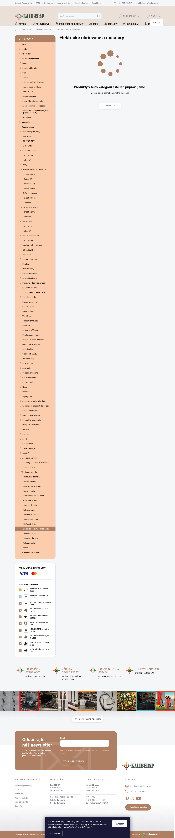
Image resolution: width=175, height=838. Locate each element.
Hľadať (98, 16)
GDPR (38, 3)
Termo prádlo (27, 92)
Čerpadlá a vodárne (30, 373)
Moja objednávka (81, 3)
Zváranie (25, 548)
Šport (24, 439)
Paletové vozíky (29, 510)
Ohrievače (26, 392)
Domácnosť (26, 255)
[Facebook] (127, 798)
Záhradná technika (29, 458)
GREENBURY (28, 226)
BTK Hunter (27, 146)
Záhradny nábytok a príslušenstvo (35, 463)
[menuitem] (22, 24)
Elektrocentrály (28, 382)
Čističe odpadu (28, 307)
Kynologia (26, 122)
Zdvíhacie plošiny (30, 500)
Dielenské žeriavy (30, 482)
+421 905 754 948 (137, 791)
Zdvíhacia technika (29, 472)
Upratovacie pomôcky (31, 335)
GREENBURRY (28, 141)
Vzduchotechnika (29, 297)
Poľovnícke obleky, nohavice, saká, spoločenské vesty (35, 112)
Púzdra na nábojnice (30, 236)
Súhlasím (120, 824)
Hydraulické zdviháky (31, 477)
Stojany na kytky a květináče (33, 292)
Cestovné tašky (29, 184)
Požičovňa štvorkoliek (31, 552)
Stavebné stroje (28, 448)
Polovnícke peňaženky (31, 132)
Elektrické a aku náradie (31, 420)
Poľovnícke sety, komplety (32, 101)
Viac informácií (84, 827)
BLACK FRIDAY (28, 363)
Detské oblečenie (29, 96)
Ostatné (25, 453)
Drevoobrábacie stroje (31, 415)
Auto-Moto (26, 368)
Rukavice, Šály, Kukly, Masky (33, 82)
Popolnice (26, 326)
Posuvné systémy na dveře (33, 340)
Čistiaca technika (29, 377)
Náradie (25, 430)
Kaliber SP (28, 179)
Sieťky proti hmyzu (29, 354)
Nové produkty (28, 269)
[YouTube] (138, 798)
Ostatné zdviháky (30, 505)
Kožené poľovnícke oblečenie (33, 106)
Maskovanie (27, 118)
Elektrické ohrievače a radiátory (36, 529)
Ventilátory (26, 316)
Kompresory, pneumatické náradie (35, 406)
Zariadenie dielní (28, 467)
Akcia (24, 44)
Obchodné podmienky (23, 3)
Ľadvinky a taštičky (30, 207)
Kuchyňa (25, 434)
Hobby (25, 387)
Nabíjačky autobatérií (30, 425)
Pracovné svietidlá (29, 302)
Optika (24, 49)
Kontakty (95, 3)
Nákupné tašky (28, 359)
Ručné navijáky (29, 491)
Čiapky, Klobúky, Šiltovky (32, 87)
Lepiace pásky (28, 311)
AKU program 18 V (29, 259)
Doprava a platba (63, 3)
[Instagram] (132, 798)
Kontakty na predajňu (138, 807)
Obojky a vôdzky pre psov (32, 245)
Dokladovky (27, 221)
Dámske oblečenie (29, 68)
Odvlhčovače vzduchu (31, 344)
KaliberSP (27, 136)
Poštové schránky (29, 274)
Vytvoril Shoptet (134, 834)
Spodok (25, 77)
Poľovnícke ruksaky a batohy (34, 169)
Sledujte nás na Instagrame (90, 719)
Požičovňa (48, 3)
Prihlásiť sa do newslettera (73, 761)
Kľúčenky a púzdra (29, 151)
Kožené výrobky (28, 127)
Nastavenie (55, 833)
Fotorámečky (27, 349)
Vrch (24, 73)
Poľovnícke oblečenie (30, 59)
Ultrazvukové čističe (30, 330)
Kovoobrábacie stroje (30, 411)
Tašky (24, 165)
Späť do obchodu (112, 106)
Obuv (24, 63)
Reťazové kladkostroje (32, 486)
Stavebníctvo (27, 444)
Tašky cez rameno (30, 193)
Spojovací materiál (29, 288)
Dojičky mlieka (28, 396)
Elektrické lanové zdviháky (33, 496)
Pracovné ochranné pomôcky (34, 283)
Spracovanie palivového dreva (34, 401)
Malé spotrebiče (29, 524)
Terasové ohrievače (30, 321)
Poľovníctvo (27, 54)
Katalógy (26, 264)
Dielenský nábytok (29, 278)
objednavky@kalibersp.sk (140, 786)
